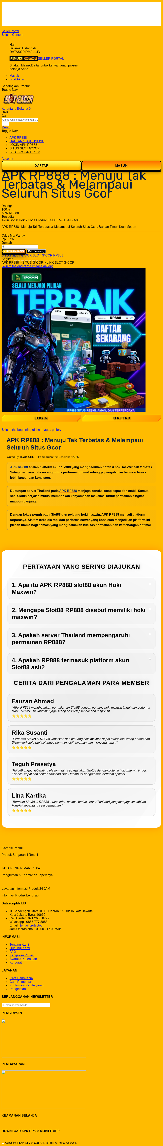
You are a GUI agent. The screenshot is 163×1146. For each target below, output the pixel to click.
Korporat (16, 962)
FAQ (13, 24)
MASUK (16, 58)
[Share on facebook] (19, 259)
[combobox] (20, 120)
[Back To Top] (3, 1143)
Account (7, 158)
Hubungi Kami (20, 948)
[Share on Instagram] (29, 259)
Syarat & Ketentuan (23, 959)
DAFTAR (30, 58)
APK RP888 (19, 467)
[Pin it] (26, 259)
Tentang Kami (19, 944)
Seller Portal (10, 31)
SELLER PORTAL (51, 58)
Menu (6, 127)
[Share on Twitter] (22, 259)
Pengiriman (18, 989)
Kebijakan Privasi (22, 955)
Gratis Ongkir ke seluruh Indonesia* (34, 13)
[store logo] (18, 105)
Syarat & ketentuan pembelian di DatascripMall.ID (45, 17)
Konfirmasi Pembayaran (27, 985)
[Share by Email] (33, 259)
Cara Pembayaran (22, 981)
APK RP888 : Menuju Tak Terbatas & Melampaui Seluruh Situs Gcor (49, 226)
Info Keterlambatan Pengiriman (31, 20)
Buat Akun (17, 79)
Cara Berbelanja (21, 10)
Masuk (14, 75)
